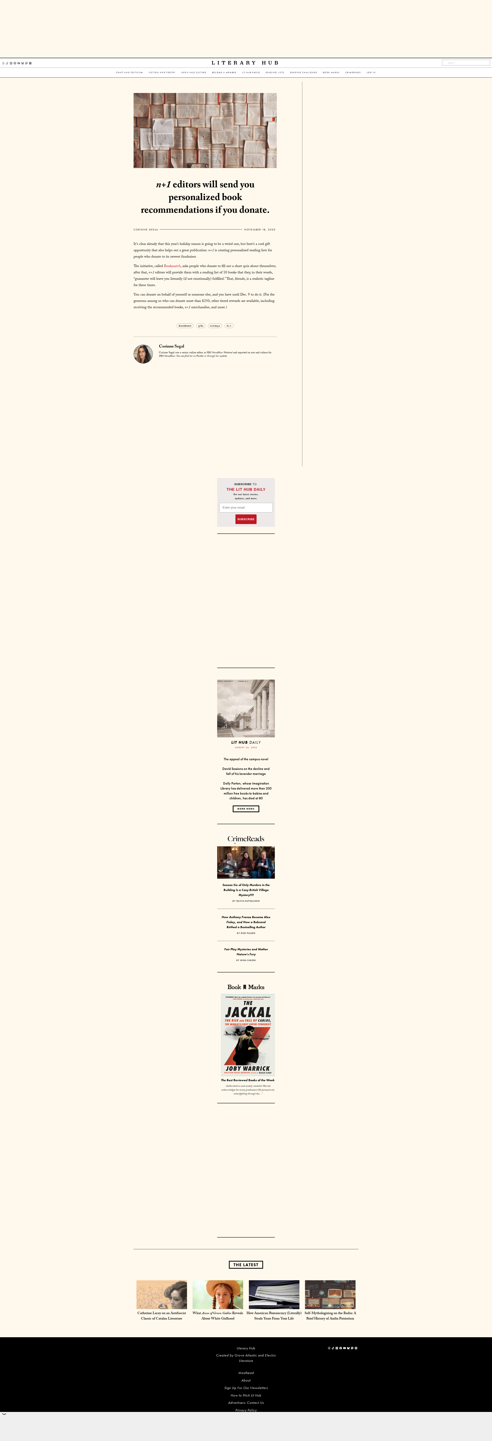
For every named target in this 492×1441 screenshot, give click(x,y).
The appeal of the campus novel (246, 759)
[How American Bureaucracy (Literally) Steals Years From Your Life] (274, 1305)
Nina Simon (248, 960)
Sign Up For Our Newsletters (246, 1388)
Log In (371, 72)
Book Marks (331, 72)
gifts (200, 325)
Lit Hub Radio (251, 72)
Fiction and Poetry (162, 72)
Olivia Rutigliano (248, 901)
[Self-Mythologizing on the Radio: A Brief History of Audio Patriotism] (330, 1305)
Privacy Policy (246, 1410)
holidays (215, 325)
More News (246, 808)
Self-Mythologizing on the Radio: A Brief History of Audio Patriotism (330, 1316)
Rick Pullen (248, 933)
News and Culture (193, 72)
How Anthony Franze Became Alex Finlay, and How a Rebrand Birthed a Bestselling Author (246, 922)
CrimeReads (353, 72)
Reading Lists (275, 72)
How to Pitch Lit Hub (246, 1395)
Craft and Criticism (129, 72)
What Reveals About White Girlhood (218, 1316)
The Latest (246, 1265)
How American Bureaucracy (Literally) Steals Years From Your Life (274, 1316)
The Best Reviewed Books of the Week (247, 1080)
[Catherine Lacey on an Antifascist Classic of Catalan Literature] (161, 1305)
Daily (246, 742)
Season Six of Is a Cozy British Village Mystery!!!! (246, 890)
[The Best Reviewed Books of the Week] (248, 1035)
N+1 (229, 325)
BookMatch (185, 325)
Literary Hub (246, 63)
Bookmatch (172, 266)
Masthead (246, 1373)
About (246, 1380)
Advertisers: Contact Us (246, 1402)
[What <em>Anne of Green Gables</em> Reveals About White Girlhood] (218, 1305)
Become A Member (224, 72)
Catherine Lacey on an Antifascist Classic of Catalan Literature (161, 1316)
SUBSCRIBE (246, 519)
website (223, 356)
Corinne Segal (146, 229)
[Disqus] (205, 411)
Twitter (200, 356)
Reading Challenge (303, 72)
